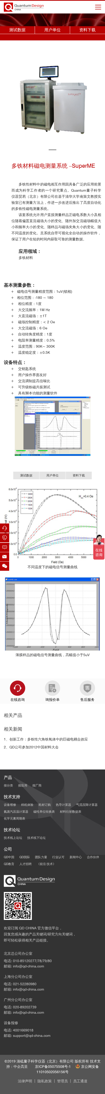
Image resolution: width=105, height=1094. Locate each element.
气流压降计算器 (87, 805)
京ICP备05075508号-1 (53, 1067)
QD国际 (24, 857)
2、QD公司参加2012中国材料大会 (31, 747)
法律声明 (25, 1081)
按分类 (8, 785)
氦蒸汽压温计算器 (16, 811)
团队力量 (41, 857)
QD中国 (9, 857)
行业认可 (58, 857)
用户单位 (52, 29)
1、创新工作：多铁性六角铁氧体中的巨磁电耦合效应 (46, 739)
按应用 (22, 785)
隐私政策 (44, 1081)
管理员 (62, 1081)
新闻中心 (76, 857)
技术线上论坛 (13, 838)
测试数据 (17, 29)
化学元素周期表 (14, 818)
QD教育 (9, 864)
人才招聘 (25, 864)
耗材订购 (44, 805)
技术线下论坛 (36, 838)
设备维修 (10, 805)
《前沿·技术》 (46, 864)
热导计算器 (63, 805)
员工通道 (80, 1081)
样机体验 (27, 805)
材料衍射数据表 (70, 811)
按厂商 (37, 785)
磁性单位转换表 (44, 811)
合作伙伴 (93, 857)
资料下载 (87, 29)
